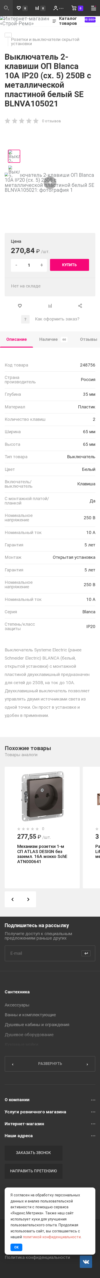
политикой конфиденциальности (52, 1237)
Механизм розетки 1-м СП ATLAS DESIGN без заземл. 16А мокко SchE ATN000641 (42, 854)
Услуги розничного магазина (35, 1112)
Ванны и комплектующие (30, 1014)
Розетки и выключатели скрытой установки (45, 41)
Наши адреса (19, 1136)
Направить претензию (33, 1171)
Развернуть (50, 1063)
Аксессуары (17, 1005)
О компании (17, 1100)
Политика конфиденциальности (37, 1257)
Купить (69, 265)
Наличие (52, 339)
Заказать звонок (33, 1153)
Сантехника (17, 992)
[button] (12, 899)
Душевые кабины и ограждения (37, 1024)
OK (16, 1247)
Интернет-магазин (24, 1124)
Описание (16, 339)
